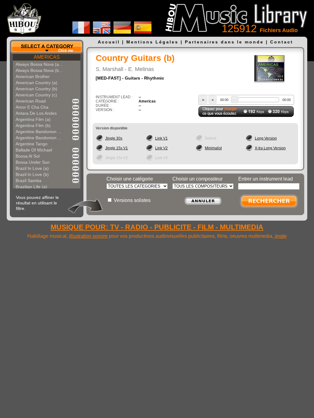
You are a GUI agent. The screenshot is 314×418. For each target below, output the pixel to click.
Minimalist (213, 148)
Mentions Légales (152, 41)
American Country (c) (36, 94)
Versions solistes (132, 200)
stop (212, 99)
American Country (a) (36, 82)
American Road (31, 101)
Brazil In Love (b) (32, 174)
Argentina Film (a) (33, 119)
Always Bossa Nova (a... (39, 64)
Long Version (266, 138)
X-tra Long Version (270, 148)
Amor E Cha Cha (32, 107)
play (203, 99)
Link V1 (161, 138)
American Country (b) (36, 88)
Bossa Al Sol (28, 156)
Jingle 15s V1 (116, 148)
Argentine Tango (32, 143)
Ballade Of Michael (34, 149)
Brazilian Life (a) (31, 186)
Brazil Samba (28, 180)
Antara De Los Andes (36, 113)
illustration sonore (88, 236)
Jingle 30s (113, 138)
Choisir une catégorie (129, 178)
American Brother (33, 76)
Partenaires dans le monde (224, 41)
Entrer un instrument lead (265, 178)
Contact (281, 41)
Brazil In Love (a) (32, 168)
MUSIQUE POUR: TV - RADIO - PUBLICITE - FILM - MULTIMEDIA (157, 227)
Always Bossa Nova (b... (39, 70)
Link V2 (161, 148)
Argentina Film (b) (33, 125)
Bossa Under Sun (33, 162)
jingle (281, 236)
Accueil (109, 41)
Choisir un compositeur (197, 178)
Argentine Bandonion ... (38, 131)
